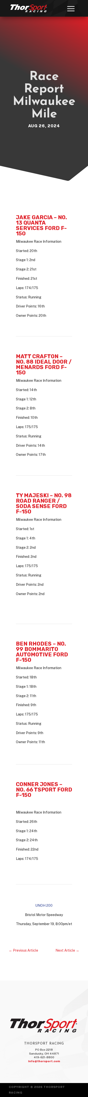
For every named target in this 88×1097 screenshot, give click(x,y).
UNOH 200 (44, 905)
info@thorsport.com (44, 1061)
